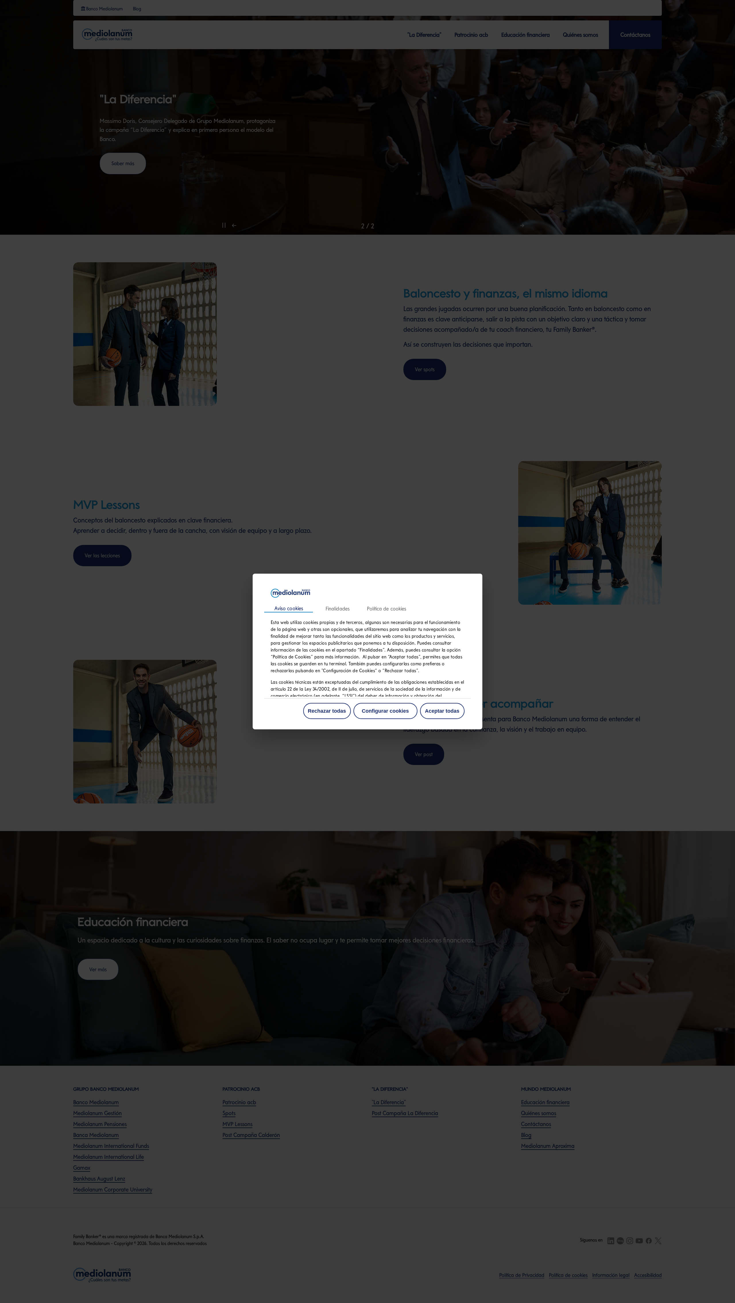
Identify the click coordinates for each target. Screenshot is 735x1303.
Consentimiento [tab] (288, 608)
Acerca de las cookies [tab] (386, 608)
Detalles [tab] (337, 608)
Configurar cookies (385, 711)
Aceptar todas (442, 711)
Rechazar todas (327, 711)
